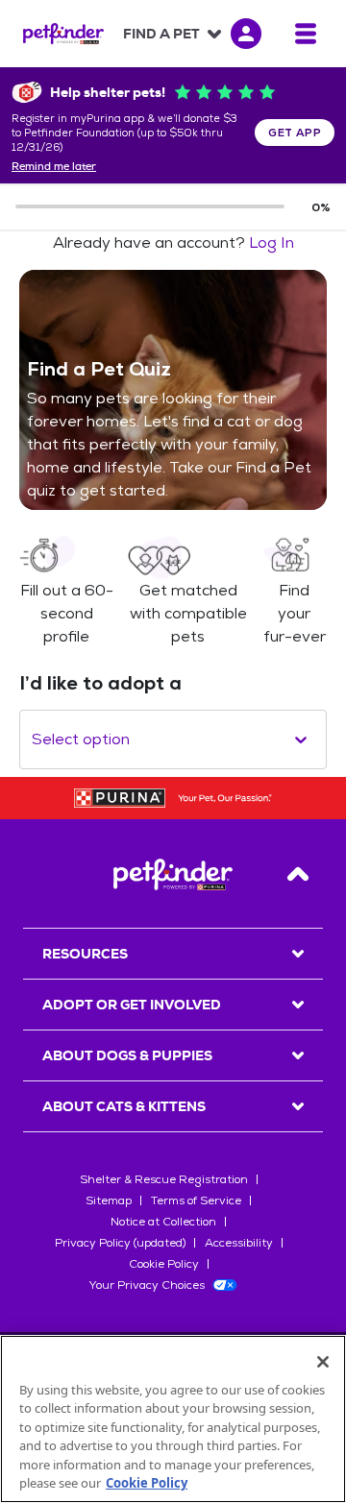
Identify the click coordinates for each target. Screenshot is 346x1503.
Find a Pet (161, 33)
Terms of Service (196, 1200)
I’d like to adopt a (100, 682)
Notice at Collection (163, 1221)
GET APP (294, 132)
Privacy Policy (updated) (120, 1242)
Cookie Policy (164, 1264)
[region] (173, 1419)
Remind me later (54, 167)
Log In (271, 242)
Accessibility (239, 1242)
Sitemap (109, 1200)
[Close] (323, 1362)
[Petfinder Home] (63, 33)
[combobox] (34, 739)
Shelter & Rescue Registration (164, 1179)
